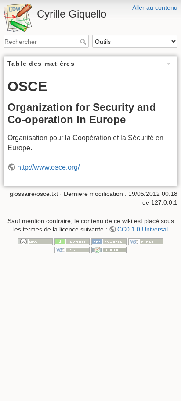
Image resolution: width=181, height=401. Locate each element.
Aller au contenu (154, 7)
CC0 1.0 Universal (142, 229)
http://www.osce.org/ (48, 167)
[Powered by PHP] (109, 241)
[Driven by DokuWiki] (109, 249)
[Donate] (72, 241)
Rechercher (84, 42)
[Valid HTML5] (145, 241)
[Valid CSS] (72, 249)
